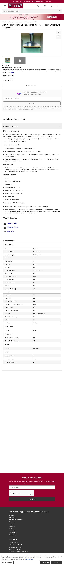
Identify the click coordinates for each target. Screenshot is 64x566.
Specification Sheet (12, 227)
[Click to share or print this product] (58, 32)
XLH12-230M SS (10, 80)
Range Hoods (18, 21)
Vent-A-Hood (11, 79)
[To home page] (15, 5)
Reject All (56, 562)
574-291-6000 (17, 547)
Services (11, 524)
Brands (11, 528)
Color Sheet (10, 231)
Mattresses (12, 517)
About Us (11, 530)
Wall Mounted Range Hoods (29, 21)
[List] (38, 6)
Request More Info (33, 85)
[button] (5, 6)
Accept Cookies (45, 562)
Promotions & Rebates (15, 519)
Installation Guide (12, 223)
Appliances (4, 21)
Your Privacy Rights (7, 562)
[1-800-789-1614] (52, 6)
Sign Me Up (32, 499)
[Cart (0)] (58, 6)
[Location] (45, 6)
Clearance (12, 522)
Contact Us (12, 535)
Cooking (11, 21)
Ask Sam (32, 103)
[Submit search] (60, 11)
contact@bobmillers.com (20, 551)
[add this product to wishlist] (58, 37)
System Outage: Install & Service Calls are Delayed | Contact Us (32, 1)
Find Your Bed (13, 532)
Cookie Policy (29, 559)
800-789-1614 (17, 549)
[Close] (61, 556)
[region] (32, 559)
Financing (12, 526)
